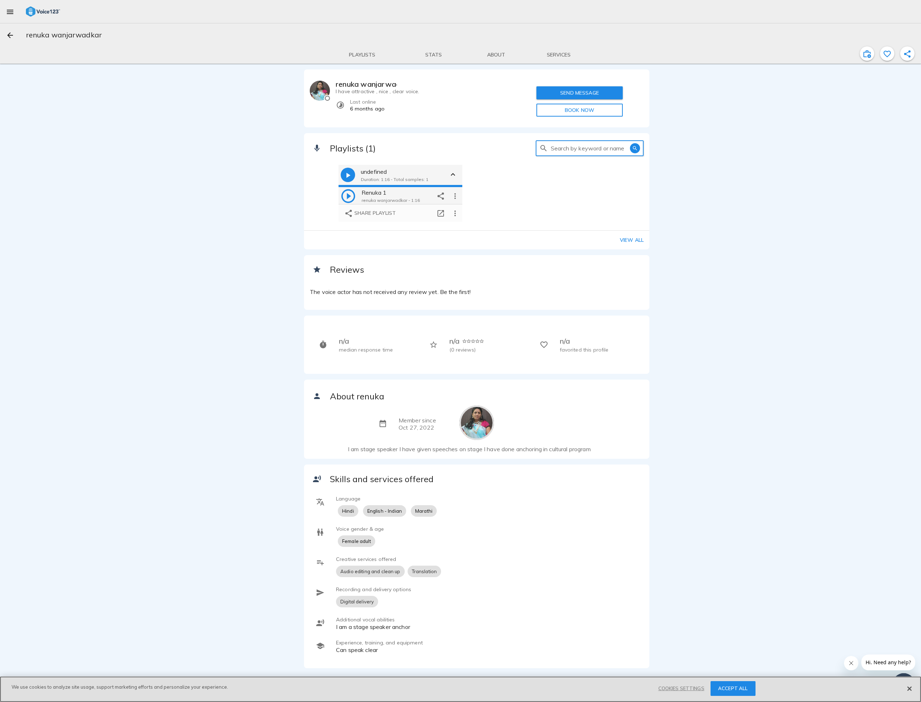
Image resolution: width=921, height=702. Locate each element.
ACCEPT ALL (733, 688)
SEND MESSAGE (579, 93)
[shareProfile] (907, 53)
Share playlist (374, 213)
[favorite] (887, 53)
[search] (543, 148)
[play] (348, 195)
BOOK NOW (579, 110)
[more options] (455, 196)
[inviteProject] (867, 53)
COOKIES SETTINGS (681, 688)
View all (632, 240)
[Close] (909, 689)
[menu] (10, 11)
